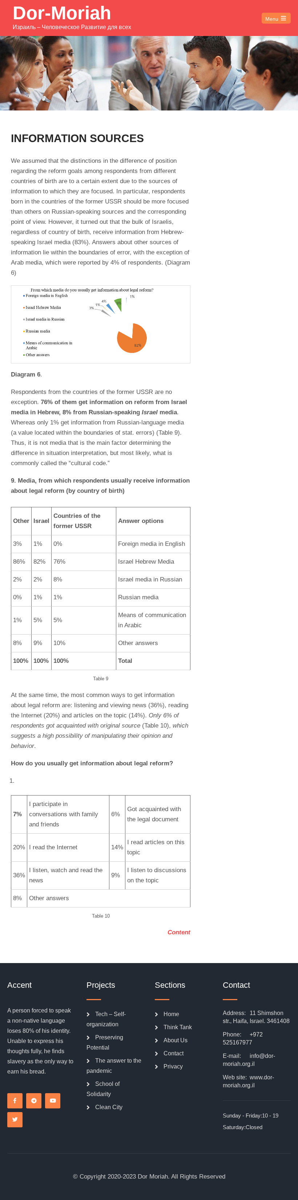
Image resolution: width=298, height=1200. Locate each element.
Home (171, 1014)
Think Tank (178, 1027)
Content (179, 932)
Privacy (173, 1066)
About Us (176, 1040)
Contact (174, 1053)
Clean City (108, 1107)
